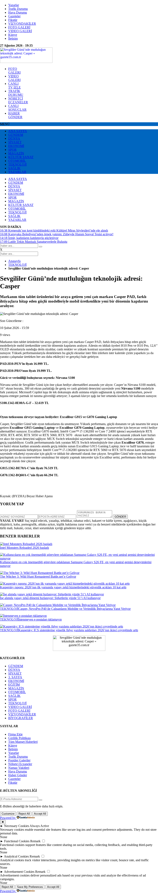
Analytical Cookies (16, 856)
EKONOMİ (16, 146)
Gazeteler (14, 16)
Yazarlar (13, 5)
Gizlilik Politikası (19, 738)
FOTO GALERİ (19, 27)
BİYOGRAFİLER (20, 718)
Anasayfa (14, 261)
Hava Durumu (17, 12)
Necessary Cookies (16, 826)
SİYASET (15, 142)
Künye (12, 35)
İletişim (13, 38)
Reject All (24, 813)
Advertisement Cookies (19, 871)
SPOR (12, 149)
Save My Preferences (30, 886)
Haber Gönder (17, 775)
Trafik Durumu (18, 9)
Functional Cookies (16, 841)
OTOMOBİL (17, 161)
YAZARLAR (17, 172)
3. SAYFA (15, 677)
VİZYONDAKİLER (22, 23)
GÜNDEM (15, 135)
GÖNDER (120, 516)
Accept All (40, 813)
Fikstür (12, 20)
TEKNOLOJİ (17, 164)
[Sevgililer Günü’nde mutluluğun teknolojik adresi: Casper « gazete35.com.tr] (26, 62)
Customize (8, 813)
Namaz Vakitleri (18, 767)
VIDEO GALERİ (20, 31)
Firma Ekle (15, 734)
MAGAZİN (16, 153)
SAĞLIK (14, 168)
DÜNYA (14, 138)
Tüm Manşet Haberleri (23, 741)
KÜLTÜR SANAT (21, 157)
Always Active (39, 826)
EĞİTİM (14, 684)
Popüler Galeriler (19, 760)
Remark (35, 841)
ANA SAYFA (17, 131)
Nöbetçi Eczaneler (20, 764)
